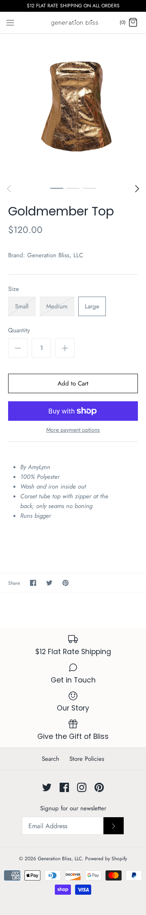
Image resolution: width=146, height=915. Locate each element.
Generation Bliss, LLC (55, 255)
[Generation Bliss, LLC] (73, 23)
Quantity (19, 330)
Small (21, 306)
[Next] (137, 189)
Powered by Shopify (106, 858)
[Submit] (113, 825)
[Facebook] (64, 787)
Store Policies (86, 758)
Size (13, 289)
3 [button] (89, 188)
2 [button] (73, 188)
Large (92, 306)
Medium (57, 306)
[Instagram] (81, 787)
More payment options (73, 429)
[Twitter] (47, 787)
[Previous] (9, 189)
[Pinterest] (99, 787)
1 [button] (57, 188)
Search (50, 758)
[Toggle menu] (10, 22)
